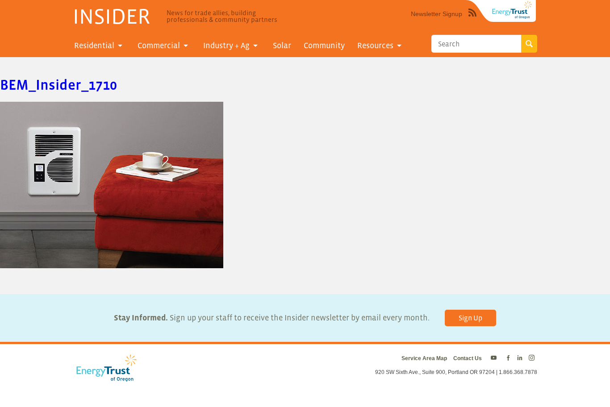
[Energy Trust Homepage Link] (512, 10)
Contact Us (467, 358)
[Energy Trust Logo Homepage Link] (105, 377)
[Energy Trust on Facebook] (508, 358)
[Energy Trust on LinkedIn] (519, 358)
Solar (282, 45)
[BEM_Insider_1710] (111, 262)
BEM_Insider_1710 (58, 85)
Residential (94, 45)
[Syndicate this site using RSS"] (472, 19)
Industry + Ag (226, 45)
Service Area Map (424, 358)
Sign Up (470, 318)
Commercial (159, 45)
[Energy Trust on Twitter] (495, 358)
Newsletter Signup (436, 13)
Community (324, 45)
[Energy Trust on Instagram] (533, 358)
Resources (375, 45)
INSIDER (111, 16)
